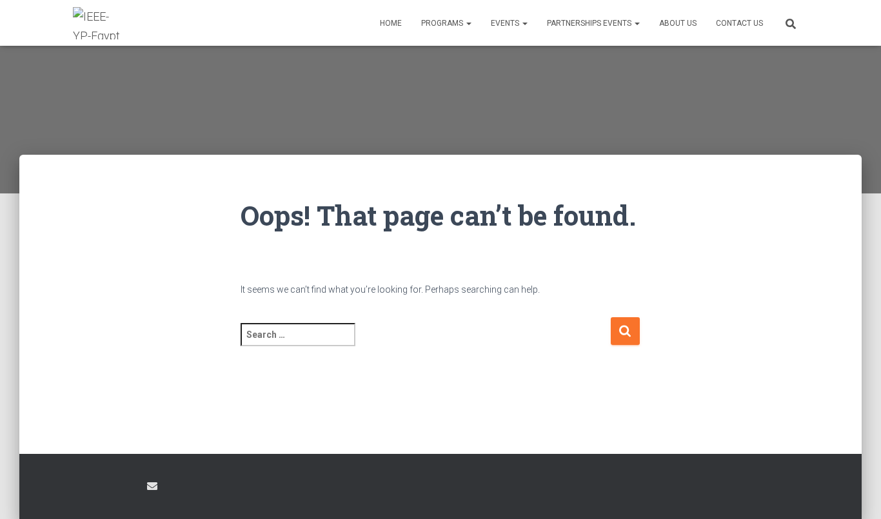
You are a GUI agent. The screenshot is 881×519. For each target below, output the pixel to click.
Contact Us (739, 23)
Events (506, 23)
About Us (678, 23)
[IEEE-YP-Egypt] (97, 23)
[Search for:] (425, 343)
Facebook (83, 488)
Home (391, 23)
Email (152, 486)
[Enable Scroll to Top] (855, 493)
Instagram (105, 488)
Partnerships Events (590, 23)
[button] (468, 23)
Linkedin (128, 488)
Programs (443, 23)
